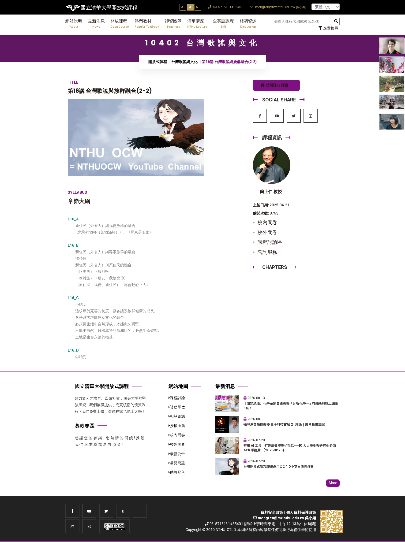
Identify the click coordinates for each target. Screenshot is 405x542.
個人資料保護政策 (301, 512)
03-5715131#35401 (227, 7)
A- (183, 7)
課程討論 (177, 398)
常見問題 (177, 463)
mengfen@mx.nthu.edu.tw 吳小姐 (280, 7)
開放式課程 (157, 61)
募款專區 (84, 425)
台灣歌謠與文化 (184, 61)
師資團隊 (173, 23)
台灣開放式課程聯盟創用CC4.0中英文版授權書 (279, 466)
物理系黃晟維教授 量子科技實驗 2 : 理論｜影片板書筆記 (284, 424)
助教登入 (177, 472)
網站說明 (73, 23)
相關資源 (248, 23)
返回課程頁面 (276, 85)
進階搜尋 (330, 28)
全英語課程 (223, 23)
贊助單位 (177, 407)
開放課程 (119, 23)
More (333, 483)
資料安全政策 (272, 512)
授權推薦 (177, 425)
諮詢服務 (267, 252)
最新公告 (177, 454)
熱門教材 (147, 23)
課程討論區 (270, 242)
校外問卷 (267, 232)
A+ (198, 7)
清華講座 (197, 23)
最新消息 (96, 23)
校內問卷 (267, 222)
